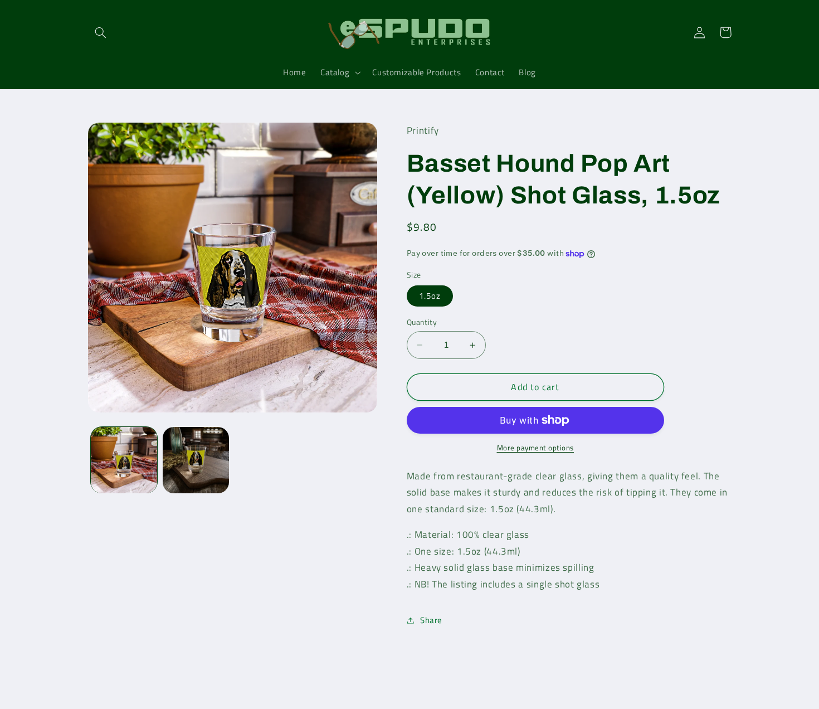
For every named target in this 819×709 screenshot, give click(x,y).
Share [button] (431, 620)
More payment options (535, 448)
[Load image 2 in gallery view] (196, 460)
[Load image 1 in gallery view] (124, 460)
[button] (101, 32)
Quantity (422, 322)
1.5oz (430, 295)
